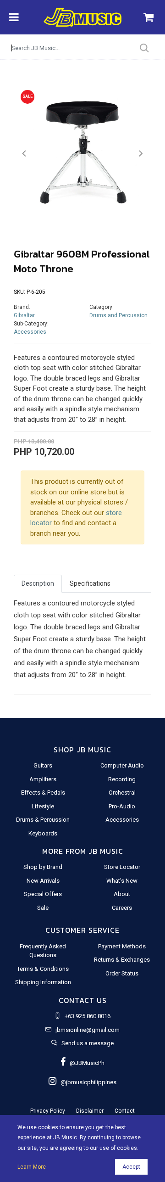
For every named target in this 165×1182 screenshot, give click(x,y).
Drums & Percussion (43, 819)
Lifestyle (43, 806)
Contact (125, 1111)
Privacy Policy (47, 1111)
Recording (122, 779)
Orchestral (122, 792)
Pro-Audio (122, 806)
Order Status (121, 973)
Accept (131, 1167)
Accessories (30, 332)
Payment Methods (122, 946)
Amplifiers (42, 779)
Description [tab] (38, 583)
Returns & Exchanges (122, 959)
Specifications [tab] (90, 583)
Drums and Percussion (118, 315)
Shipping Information (43, 982)
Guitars (42, 765)
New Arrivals (43, 880)
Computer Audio (122, 765)
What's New (122, 880)
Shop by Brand (42, 866)
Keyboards (42, 833)
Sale (43, 907)
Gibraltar (24, 315)
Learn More (31, 1167)
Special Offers (43, 894)
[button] (24, 153)
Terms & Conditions (43, 968)
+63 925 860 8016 (87, 1016)
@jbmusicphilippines (86, 1082)
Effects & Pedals (43, 792)
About (122, 894)
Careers (122, 907)
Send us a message (87, 1043)
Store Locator (122, 866)
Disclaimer (90, 1111)
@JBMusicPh (85, 1062)
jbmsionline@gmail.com (87, 1029)
